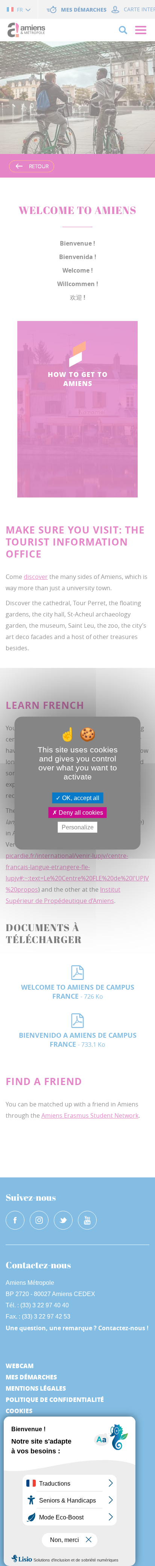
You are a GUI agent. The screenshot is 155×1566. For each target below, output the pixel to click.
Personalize (78, 827)
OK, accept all (80, 797)
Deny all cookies (80, 812)
